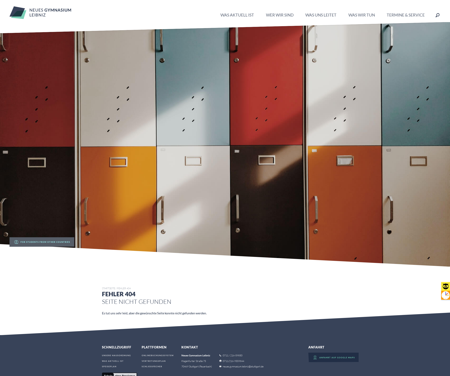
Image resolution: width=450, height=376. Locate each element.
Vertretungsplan (154, 361)
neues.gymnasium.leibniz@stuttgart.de (243, 366)
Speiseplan (109, 366)
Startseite (108, 288)
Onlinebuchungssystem (158, 355)
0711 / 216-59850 (232, 355)
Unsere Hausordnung (116, 355)
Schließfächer (152, 366)
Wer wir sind (280, 15)
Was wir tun (361, 15)
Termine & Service (406, 15)
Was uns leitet (320, 15)
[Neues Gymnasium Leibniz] (40, 18)
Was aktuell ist (237, 15)
